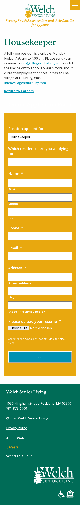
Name (15, 173)
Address (17, 267)
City (11, 297)
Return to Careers (19, 91)
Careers (12, 447)
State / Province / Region (27, 311)
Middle (13, 204)
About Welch (16, 438)
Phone (15, 227)
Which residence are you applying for (38, 151)
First (11, 189)
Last (11, 218)
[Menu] (75, 5)
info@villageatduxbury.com (41, 63)
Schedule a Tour (19, 456)
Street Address (19, 283)
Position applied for (25, 128)
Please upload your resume (34, 321)
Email (15, 247)
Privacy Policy (16, 428)
